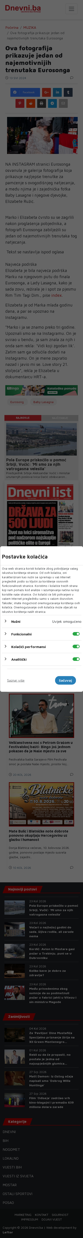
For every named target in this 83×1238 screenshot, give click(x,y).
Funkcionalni (21, 634)
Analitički (18, 659)
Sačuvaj (65, 680)
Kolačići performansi (28, 647)
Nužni (15, 621)
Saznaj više (16, 680)
